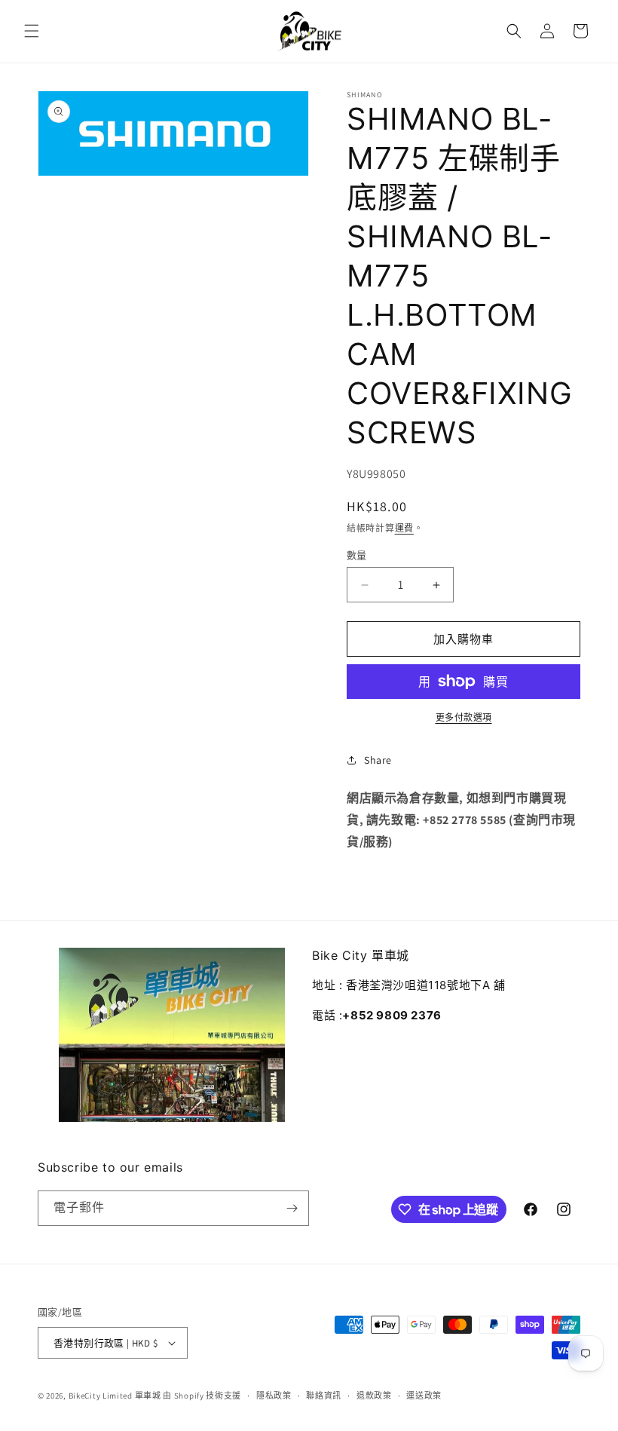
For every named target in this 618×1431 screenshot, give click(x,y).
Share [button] (378, 760)
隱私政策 (274, 1395)
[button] (31, 30)
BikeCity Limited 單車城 (115, 1395)
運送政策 (424, 1395)
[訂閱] (291, 1208)
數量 (357, 555)
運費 (404, 528)
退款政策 (374, 1395)
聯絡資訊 (323, 1395)
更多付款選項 (464, 717)
